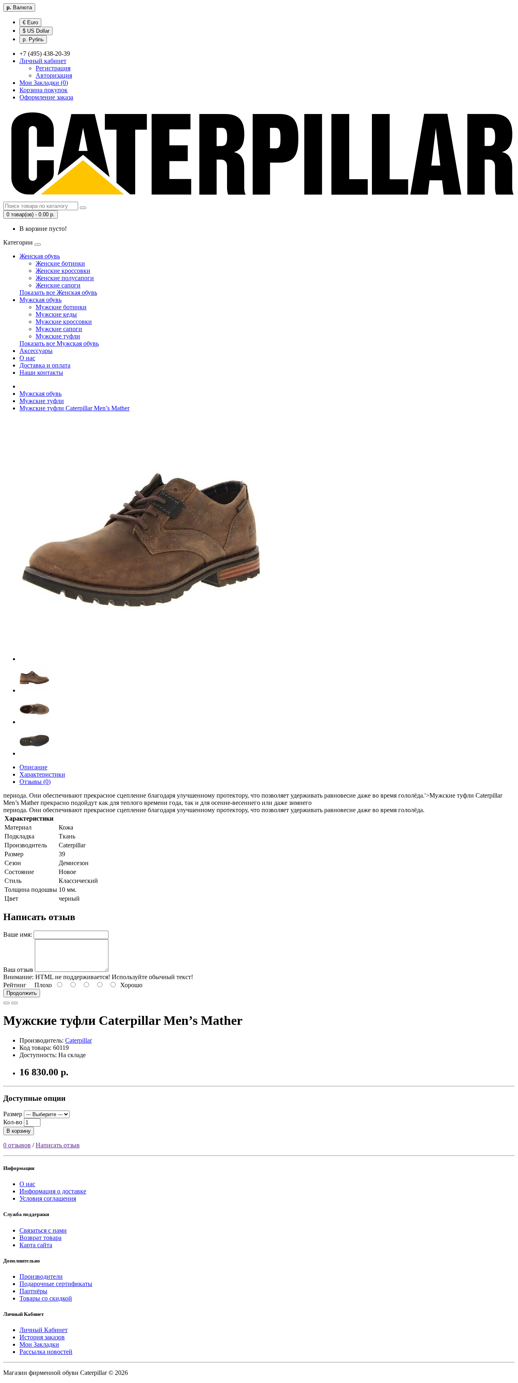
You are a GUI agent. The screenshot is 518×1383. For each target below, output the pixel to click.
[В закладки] (6, 1003)
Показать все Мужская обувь (59, 343)
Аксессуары (36, 350)
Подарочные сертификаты (55, 1283)
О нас (27, 358)
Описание (33, 767)
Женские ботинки (60, 263)
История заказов (42, 1337)
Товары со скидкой (45, 1298)
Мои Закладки (39, 1344)
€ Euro (30, 22)
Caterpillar (78, 1040)
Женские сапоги (58, 285)
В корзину (18, 1131)
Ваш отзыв (18, 969)
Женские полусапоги (65, 277)
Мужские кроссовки (64, 321)
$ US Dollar (36, 31)
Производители (41, 1276)
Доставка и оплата (44, 365)
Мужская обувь (40, 299)
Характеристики (42, 774)
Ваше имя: (17, 934)
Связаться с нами (43, 1230)
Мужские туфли (58, 336)
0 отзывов (17, 1145)
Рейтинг (14, 985)
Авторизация (54, 75)
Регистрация (53, 68)
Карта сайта (35, 1245)
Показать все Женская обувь (58, 292)
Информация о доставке (52, 1191)
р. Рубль (33, 39)
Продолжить (21, 993)
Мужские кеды (56, 314)
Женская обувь (39, 256)
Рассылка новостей (45, 1351)
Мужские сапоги (59, 328)
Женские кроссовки (63, 270)
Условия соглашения (47, 1198)
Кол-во (12, 1122)
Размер (12, 1114)
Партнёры (33, 1291)
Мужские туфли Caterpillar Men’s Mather (74, 408)
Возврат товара (40, 1237)
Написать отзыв (58, 1145)
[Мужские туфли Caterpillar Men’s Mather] (140, 658)
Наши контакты (41, 372)
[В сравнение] (14, 1003)
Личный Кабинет (43, 1329)
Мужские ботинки (61, 307)
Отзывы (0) (35, 781)
